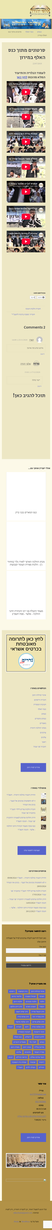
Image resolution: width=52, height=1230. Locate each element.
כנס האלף (18, 1037)
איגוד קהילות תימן (39, 695)
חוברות (18, 1027)
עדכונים (43, 732)
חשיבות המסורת (40, 704)
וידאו (27, 1027)
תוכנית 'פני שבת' (39, 747)
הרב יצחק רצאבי (22, 1012)
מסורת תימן (15, 1047)
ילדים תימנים (39, 1037)
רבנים (11, 1057)
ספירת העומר (39, 1052)
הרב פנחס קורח (23, 1017)
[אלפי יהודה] (40, 9)
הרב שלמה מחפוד (22, 1022)
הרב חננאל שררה (38, 1012)
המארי (41, 1007)
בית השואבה (22, 991)
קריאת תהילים (21, 1057)
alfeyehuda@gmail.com (22, 1213)
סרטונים (28, 1052)
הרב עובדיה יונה (38, 1017)
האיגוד (41, 996)
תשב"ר (19, 1067)
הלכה (42, 1002)
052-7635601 (40, 1102)
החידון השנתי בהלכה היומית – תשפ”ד (31, 878)
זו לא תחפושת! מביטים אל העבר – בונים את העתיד (26, 882)
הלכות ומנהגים (31, 1002)
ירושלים (28, 1037)
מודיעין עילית (39, 1047)
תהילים (41, 1067)
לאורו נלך (32, 1042)
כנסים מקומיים (40, 719)
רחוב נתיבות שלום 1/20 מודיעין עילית (32, 1116)
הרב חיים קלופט (16, 1007)
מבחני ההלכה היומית (38, 728)
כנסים (39, 32)
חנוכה (10, 1027)
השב (43, 354)
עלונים (43, 737)
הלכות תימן (18, 1002)
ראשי (44, 742)
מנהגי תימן (27, 1047)
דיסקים (12, 991)
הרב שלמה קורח (38, 1027)
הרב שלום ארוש (38, 1022)
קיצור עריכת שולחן (37, 1057)
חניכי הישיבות (39, 1032)
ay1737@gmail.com (38, 1094)
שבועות (32, 1062)
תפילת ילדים (30, 1067)
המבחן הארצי (31, 1007)
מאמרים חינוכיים (20, 1042)
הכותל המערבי (30, 996)
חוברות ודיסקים (40, 700)
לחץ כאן (22, 77)
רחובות (41, 1062)
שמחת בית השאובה (19, 1062)
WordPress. (22, 1222)
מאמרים (43, 723)
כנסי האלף (29, 32)
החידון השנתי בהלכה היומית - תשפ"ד (21, 795)
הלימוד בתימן (16, 996)
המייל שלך (42, 955)
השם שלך (42, 947)
